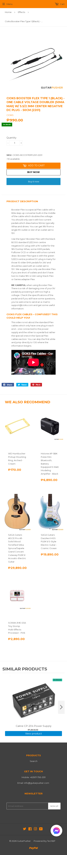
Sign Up (54, 806)
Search (33, 761)
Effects (21, 12)
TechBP (51, 841)
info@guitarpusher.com (36, 783)
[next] (61, 707)
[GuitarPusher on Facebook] (30, 829)
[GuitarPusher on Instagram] (35, 829)
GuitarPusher (24, 841)
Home (8, 12)
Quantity (11, 137)
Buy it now (33, 181)
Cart (62, 4)
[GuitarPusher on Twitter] (24, 829)
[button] (56, 831)
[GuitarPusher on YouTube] (41, 829)
